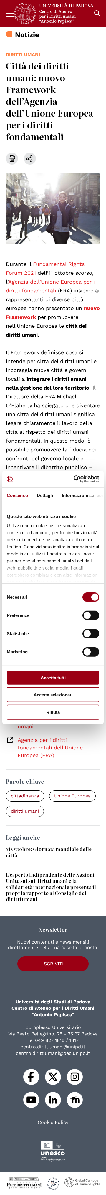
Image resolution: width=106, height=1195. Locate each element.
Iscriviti (53, 963)
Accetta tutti (53, 677)
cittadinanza (25, 796)
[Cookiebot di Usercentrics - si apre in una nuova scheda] (74, 479)
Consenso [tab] (17, 495)
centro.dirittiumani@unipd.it (53, 1047)
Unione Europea (72, 796)
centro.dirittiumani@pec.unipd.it (53, 1053)
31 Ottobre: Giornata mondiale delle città (49, 852)
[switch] (90, 615)
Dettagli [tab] (45, 495)
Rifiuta (53, 711)
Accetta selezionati (53, 694)
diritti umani (23, 54)
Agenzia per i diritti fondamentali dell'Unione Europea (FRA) (50, 747)
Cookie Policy (53, 1122)
